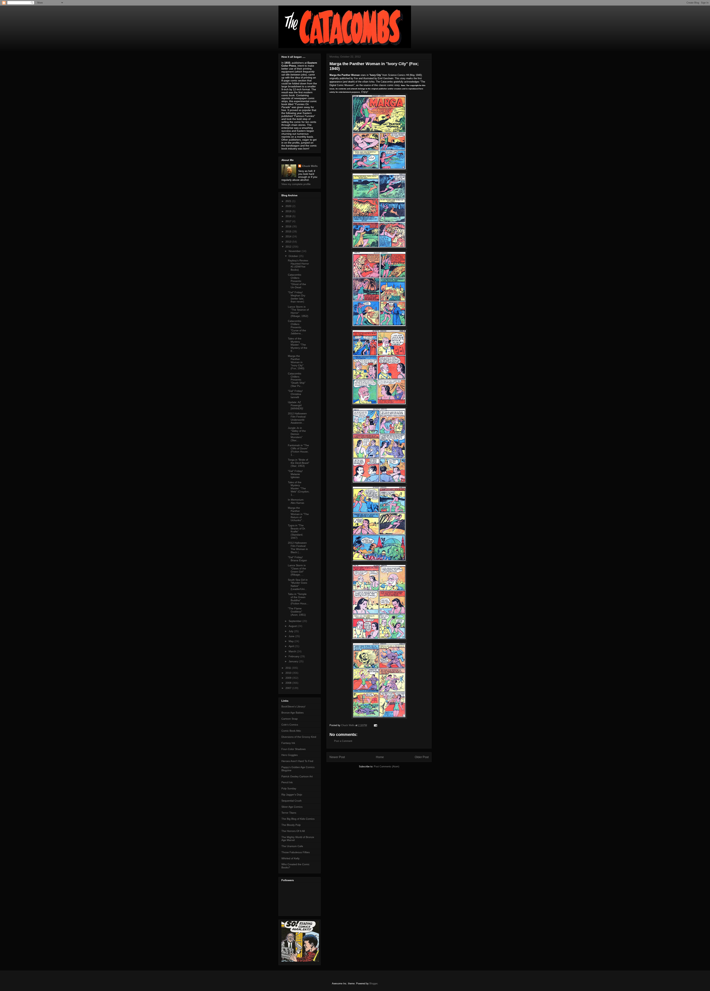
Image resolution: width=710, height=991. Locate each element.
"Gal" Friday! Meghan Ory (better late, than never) (296, 297)
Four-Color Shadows (293, 749)
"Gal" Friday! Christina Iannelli (295, 394)
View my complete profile (296, 184)
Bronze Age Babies (292, 712)
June (292, 636)
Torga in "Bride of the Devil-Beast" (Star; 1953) (298, 462)
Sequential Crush (291, 800)
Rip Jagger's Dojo (291, 794)
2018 (288, 216)
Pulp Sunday (288, 788)
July (291, 631)
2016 (288, 226)
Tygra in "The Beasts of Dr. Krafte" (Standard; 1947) (297, 531)
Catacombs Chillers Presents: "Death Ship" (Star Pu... (296, 379)
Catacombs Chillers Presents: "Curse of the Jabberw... (297, 327)
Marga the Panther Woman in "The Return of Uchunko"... (298, 514)
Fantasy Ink (288, 742)
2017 (288, 221)
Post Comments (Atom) (386, 766)
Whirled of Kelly (290, 858)
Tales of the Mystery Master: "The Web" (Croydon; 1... (298, 488)
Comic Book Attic (291, 730)
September (295, 621)
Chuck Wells (310, 165)
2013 (288, 241)
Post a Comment (343, 741)
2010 (288, 672)
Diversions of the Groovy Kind (298, 736)
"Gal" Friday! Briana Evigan (297, 559)
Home (380, 757)
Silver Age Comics (291, 806)
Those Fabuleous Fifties (295, 852)
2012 (288, 246)
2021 (288, 201)
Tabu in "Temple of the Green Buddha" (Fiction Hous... (298, 599)
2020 (288, 206)
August (293, 626)
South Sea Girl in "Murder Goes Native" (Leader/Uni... (298, 584)
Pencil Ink (287, 782)
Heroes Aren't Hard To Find (297, 761)
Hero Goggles (289, 754)
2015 (288, 231)
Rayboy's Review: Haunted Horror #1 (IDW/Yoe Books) (298, 265)
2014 (288, 236)
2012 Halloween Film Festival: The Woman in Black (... (298, 547)
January (294, 661)
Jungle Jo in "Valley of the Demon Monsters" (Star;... (297, 434)
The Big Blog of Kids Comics (298, 818)
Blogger (373, 983)
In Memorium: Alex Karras (296, 501)
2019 (288, 211)
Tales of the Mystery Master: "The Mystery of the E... (297, 344)
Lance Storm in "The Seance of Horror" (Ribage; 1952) (298, 311)
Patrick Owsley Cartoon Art (297, 776)
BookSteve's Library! (293, 706)
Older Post (422, 757)
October (294, 256)
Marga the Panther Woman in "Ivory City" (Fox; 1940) (296, 362)
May (291, 641)
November (295, 251)
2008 (288, 682)
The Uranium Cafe (292, 846)
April (292, 646)
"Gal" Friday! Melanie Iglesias (295, 474)
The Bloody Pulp (291, 824)
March (293, 651)
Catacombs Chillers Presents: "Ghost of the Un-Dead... (297, 281)
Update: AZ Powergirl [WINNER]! (295, 405)
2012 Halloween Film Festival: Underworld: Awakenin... (297, 418)
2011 (288, 667)
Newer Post (337, 757)
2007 (288, 688)
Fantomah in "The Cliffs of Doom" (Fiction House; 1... (298, 450)
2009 (288, 677)
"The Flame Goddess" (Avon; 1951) (297, 611)
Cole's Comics (289, 724)
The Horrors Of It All (293, 831)
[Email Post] (375, 725)
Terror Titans (288, 812)
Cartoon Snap (289, 718)
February (294, 656)
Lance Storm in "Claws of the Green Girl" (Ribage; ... (297, 570)
